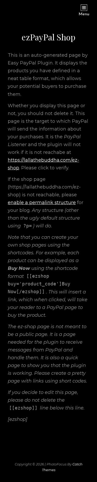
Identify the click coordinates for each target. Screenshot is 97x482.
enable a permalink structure (42, 202)
